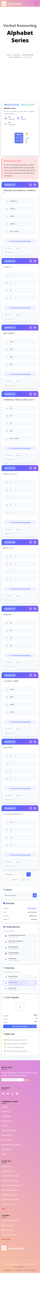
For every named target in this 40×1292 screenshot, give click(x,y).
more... (4, 1209)
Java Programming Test (10, 1199)
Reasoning (16, 55)
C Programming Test (9, 1195)
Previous (10, 874)
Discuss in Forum (11, 252)
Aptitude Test (6, 1166)
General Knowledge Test (10, 1190)
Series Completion (15, 57)
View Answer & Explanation (21, 241)
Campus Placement (9, 1204)
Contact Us (8, 1270)
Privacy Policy (31, 1270)
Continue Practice (21, 1026)
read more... (6, 1239)
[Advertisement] (20, 77)
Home (9, 55)
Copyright (19, 1270)
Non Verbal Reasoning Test (12, 1185)
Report (19, 248)
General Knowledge (9, 1130)
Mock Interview (7, 1135)
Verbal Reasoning (27, 55)
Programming (6, 1121)
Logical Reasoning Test (10, 1176)
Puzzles (4, 1126)
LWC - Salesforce (8, 1225)
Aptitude (5, 1107)
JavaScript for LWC (8, 1235)
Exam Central (6, 1140)
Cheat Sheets (6, 1149)
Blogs (4, 1154)
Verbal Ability (6, 1116)
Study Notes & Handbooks (11, 1145)
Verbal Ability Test (8, 1171)
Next (14, 880)
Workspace (9, 248)
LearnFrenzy (20, 1267)
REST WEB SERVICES (10, 1221)
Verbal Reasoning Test (10, 1180)
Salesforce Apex (7, 1230)
